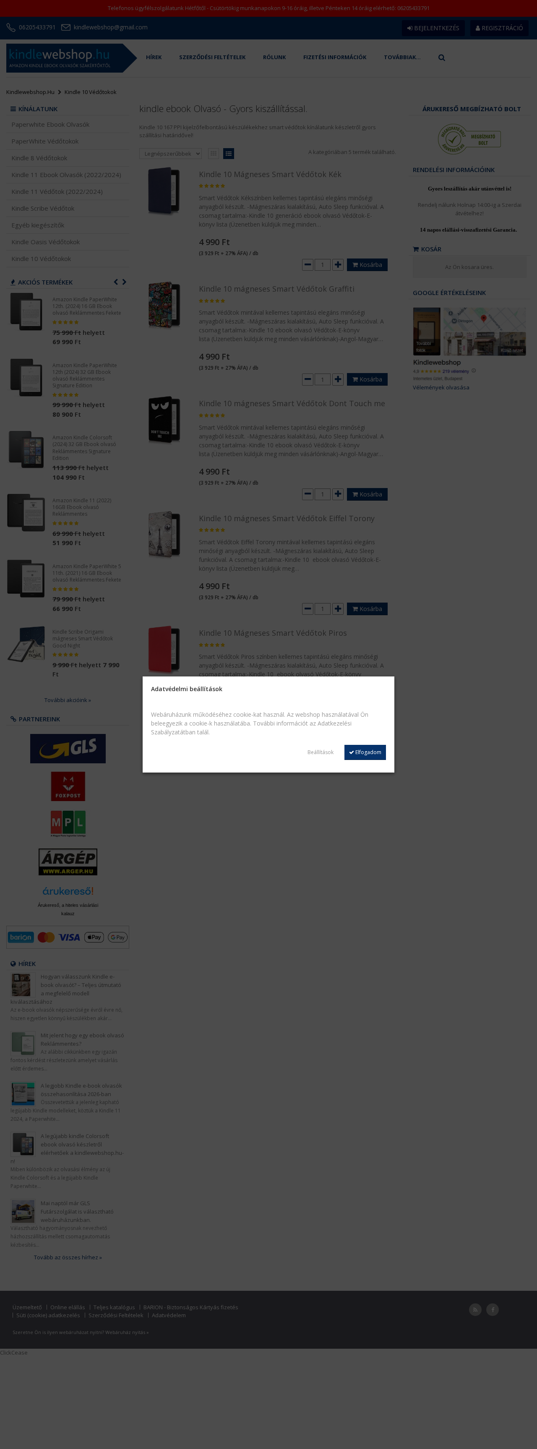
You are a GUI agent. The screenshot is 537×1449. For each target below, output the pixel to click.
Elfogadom (367, 752)
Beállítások (321, 752)
